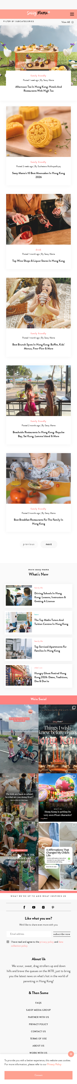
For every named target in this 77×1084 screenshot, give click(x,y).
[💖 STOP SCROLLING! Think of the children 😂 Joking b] (19, 738)
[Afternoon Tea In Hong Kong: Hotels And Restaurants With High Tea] (38, 55)
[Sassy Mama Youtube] (34, 907)
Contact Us (38, 1031)
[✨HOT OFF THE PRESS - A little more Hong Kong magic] (57, 797)
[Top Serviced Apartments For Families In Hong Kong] (38, 658)
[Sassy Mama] (38, 13)
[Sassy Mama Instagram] (43, 907)
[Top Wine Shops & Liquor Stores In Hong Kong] (38, 219)
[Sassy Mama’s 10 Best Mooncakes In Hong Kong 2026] (38, 131)
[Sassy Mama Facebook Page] (24, 907)
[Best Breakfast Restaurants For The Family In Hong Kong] (38, 478)
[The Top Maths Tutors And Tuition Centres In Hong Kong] (38, 632)
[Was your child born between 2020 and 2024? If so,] (19, 856)
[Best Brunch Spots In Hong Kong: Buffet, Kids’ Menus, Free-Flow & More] (38, 303)
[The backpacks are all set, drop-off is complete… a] (19, 797)
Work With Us (38, 1053)
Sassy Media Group (38, 1010)
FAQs (38, 1003)
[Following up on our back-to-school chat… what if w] (57, 856)
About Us (38, 1045)
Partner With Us (38, 1017)
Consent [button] (38, 1075)
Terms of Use (38, 1038)
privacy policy (47, 942)
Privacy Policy (38, 1024)
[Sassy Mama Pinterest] (53, 907)
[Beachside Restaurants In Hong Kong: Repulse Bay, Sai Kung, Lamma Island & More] (38, 390)
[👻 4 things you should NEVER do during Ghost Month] (57, 738)
